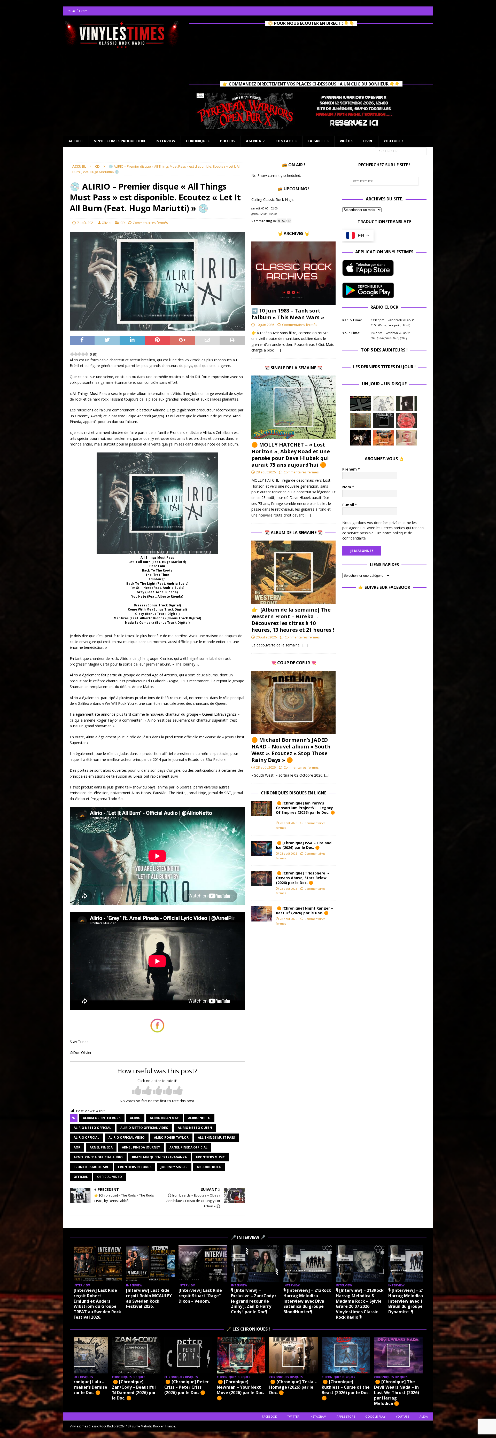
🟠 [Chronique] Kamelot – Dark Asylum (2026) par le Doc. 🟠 (300, 1387)
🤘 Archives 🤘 (293, 233)
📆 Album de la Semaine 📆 (294, 532)
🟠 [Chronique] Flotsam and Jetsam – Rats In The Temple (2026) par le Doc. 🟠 (246, 1390)
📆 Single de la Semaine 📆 (293, 368)
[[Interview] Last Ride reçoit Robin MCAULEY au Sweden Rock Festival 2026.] (150, 1263)
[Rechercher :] (401, 150)
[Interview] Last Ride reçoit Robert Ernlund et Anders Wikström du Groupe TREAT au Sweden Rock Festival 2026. (97, 1303)
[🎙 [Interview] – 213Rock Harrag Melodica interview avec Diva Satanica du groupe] (307, 1263)
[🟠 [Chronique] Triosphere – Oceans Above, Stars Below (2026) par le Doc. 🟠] (261, 878)
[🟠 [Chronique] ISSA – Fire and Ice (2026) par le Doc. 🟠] (261, 848)
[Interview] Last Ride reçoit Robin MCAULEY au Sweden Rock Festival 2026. (149, 1298)
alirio (135, 1118)
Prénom (351, 469)
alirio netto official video (144, 1128)
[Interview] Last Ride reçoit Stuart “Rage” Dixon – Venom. (200, 1295)
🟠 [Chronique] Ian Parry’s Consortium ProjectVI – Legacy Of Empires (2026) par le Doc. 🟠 (305, 810)
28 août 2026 (266, 472)
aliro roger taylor (171, 1137)
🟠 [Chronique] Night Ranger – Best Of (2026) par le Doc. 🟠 (304, 910)
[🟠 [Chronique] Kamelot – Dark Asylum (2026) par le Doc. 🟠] (300, 1355)
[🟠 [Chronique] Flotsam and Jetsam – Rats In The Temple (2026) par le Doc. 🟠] (248, 1355)
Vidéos (346, 140)
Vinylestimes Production (119, 140)
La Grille (317, 140)
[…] (278, 350)
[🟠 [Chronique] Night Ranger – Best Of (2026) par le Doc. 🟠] (261, 913)
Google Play (375, 1416)
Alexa (424, 1416)
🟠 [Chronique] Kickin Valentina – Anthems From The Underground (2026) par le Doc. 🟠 (353, 1390)
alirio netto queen (195, 1128)
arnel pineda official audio (98, 1157)
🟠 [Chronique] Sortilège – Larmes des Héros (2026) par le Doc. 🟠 (405, 1390)
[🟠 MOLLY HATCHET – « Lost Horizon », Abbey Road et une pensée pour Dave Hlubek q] (293, 407)
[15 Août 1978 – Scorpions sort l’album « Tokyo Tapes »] (360, 438)
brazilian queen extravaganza (159, 1157)
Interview (165, 140)
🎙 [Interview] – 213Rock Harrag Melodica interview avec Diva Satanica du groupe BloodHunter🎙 (307, 1301)
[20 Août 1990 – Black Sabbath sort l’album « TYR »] (360, 420)
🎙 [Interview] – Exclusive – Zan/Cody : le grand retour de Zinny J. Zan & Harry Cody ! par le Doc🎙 (253, 1301)
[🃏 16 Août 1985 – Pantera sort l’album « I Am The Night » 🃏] (406, 420)
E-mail (349, 504)
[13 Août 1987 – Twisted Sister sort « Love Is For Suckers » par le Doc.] (406, 438)
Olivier (107, 222)
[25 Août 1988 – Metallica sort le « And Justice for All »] (383, 403)
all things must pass (216, 1137)
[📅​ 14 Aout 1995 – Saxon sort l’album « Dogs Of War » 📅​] (383, 438)
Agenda (253, 140)
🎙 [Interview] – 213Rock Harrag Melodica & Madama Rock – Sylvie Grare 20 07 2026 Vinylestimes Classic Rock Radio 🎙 (360, 1303)
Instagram (318, 1416)
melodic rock (209, 1167)
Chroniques (198, 140)
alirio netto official (92, 1128)
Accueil (75, 140)
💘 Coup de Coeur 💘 (293, 663)
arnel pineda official (188, 1147)
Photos (227, 140)
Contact (284, 140)
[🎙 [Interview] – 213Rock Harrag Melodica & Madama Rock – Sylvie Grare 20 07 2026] (360, 1263)
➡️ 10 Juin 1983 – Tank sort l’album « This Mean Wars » (287, 314)
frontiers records (134, 1167)
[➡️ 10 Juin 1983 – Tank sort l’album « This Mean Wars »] (293, 273)
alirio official (86, 1137)
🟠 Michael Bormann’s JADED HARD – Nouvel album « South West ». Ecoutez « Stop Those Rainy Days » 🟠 (291, 749)
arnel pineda (101, 1147)
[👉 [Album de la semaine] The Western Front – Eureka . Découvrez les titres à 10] (293, 572)
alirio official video (127, 1137)
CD (122, 222)
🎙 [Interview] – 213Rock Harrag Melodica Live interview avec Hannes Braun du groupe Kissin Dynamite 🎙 (412, 1301)
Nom (348, 486)
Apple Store (346, 1416)
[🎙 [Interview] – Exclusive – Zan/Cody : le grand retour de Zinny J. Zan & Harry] (255, 1263)
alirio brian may (164, 1118)
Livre (368, 140)
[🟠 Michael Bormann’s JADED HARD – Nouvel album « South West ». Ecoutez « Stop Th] (293, 702)
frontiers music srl (91, 1167)
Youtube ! (393, 140)
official (81, 1177)
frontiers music (210, 1157)
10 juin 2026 (265, 324)
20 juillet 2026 (266, 637)
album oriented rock (102, 1118)
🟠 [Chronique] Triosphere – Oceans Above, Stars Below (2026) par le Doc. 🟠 (302, 878)
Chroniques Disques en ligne (293, 793)
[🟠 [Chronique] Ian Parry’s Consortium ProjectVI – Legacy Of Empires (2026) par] (261, 808)
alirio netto (199, 1118)
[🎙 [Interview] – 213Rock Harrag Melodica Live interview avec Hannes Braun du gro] (412, 1263)
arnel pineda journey (141, 1147)
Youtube (402, 1416)
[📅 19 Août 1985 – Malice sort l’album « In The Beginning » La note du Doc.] (383, 420)
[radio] (136, 1090)
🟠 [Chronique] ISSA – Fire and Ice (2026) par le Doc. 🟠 (303, 845)
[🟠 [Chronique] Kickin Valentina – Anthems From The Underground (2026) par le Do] (353, 1355)
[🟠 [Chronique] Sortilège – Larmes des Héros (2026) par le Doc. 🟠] (405, 1355)
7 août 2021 (86, 222)
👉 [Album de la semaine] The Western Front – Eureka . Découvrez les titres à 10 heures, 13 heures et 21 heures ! (292, 619)
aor (77, 1147)
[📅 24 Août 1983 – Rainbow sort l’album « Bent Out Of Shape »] (406, 403)
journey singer (174, 1167)
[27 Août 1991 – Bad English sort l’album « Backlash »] (360, 403)
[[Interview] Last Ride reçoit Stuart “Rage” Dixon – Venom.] (203, 1263)
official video (109, 1177)
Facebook (269, 1416)
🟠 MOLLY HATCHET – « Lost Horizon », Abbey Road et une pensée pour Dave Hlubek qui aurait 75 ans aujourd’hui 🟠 (290, 454)
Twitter (293, 1416)
